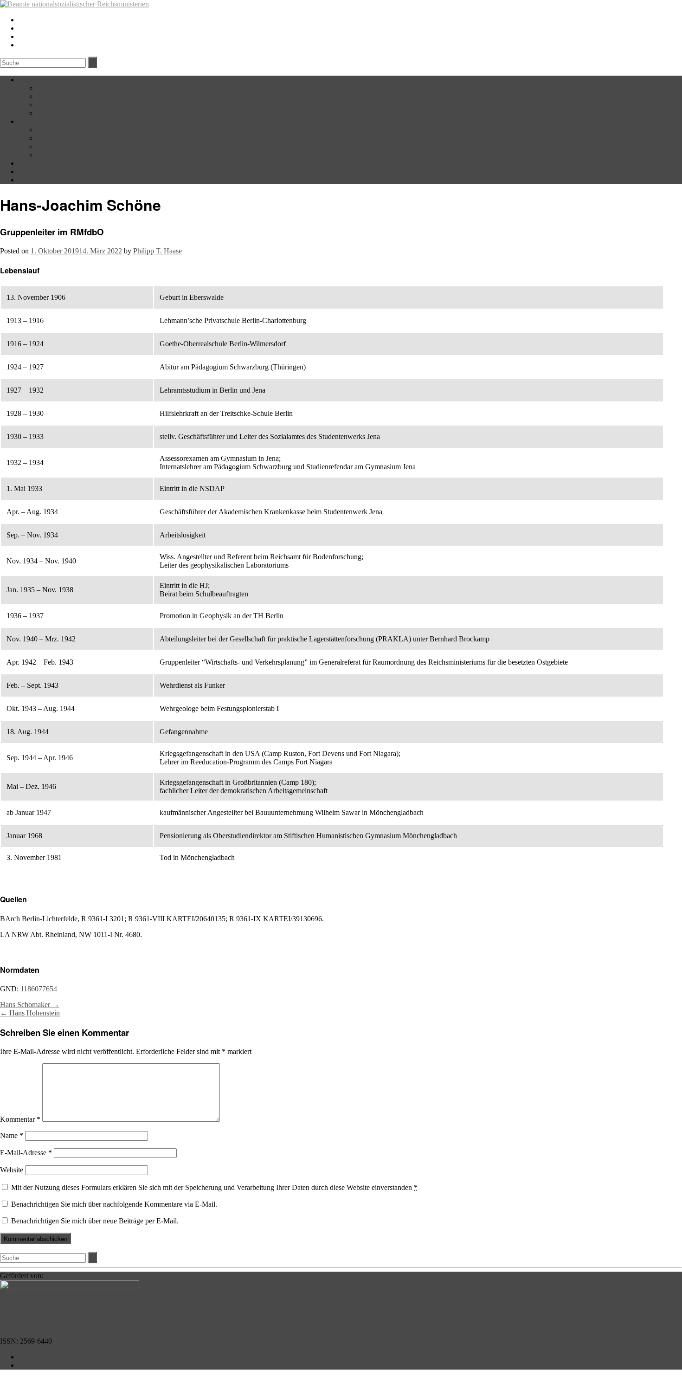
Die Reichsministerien (51, 121)
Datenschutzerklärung (51, 1365)
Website (11, 1170)
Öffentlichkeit (57, 105)
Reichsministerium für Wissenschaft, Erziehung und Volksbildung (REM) (144, 146)
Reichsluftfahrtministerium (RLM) (87, 138)
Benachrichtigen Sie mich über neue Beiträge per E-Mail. (95, 1221)
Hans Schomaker (29, 1005)
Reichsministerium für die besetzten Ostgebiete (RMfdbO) (122, 155)
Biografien (34, 163)
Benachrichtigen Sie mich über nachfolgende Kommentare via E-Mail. (114, 1204)
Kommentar (20, 1119)
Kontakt (49, 113)
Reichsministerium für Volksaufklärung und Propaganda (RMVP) (133, 130)
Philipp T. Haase (157, 251)
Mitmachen (35, 180)
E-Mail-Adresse (26, 1153)
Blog (26, 171)
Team (45, 96)
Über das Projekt (43, 80)
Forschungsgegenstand (70, 88)
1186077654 (38, 989)
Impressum (35, 1357)
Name (11, 1135)
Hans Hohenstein (30, 1013)
